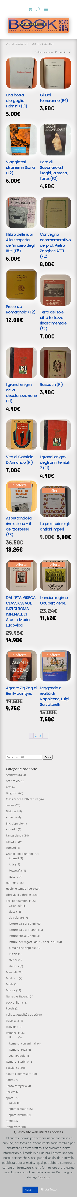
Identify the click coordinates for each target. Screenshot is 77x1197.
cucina (10, 805)
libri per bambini (17, 901)
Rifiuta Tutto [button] (48, 1189)
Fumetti (11, 847)
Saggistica (12, 1067)
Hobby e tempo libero (20, 888)
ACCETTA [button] (30, 1189)
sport (9, 1098)
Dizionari (12, 811)
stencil (13, 960)
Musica (10, 990)
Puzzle (13, 954)
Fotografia (15, 870)
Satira (10, 1080)
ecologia (11, 817)
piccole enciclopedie (22, 948)
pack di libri (14, 1002)
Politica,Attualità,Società (22, 1014)
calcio (12, 1103)
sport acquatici (19, 1109)
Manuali (11, 972)
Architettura (14, 775)
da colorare (16, 917)
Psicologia (12, 1020)
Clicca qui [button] (44, 1177)
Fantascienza (14, 835)
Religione (12, 1027)
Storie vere (13, 1127)
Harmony (12, 883)
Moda (9, 984)
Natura (13, 876)
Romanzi (11, 1033)
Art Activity (13, 781)
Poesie (10, 1008)
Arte (8, 787)
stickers (14, 966)
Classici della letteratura (22, 799)
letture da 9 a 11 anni (23, 930)
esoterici (11, 829)
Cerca (47, 757)
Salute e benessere (18, 1074)
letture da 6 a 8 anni (22, 923)
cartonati (15, 905)
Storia (10, 1121)
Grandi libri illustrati (19, 854)
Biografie (12, 793)
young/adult (17, 1055)
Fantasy (11, 841)
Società (10, 1092)
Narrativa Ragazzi (17, 996)
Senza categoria (16, 1086)
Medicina (12, 978)
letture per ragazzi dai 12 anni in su (32, 942)
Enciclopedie (14, 823)
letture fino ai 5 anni (22, 936)
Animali (14, 858)
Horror (13, 1037)
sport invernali (18, 1115)
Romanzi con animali (23, 1043)
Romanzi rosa (18, 1049)
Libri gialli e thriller (18, 895)
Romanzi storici (16, 1061)
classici (13, 911)
